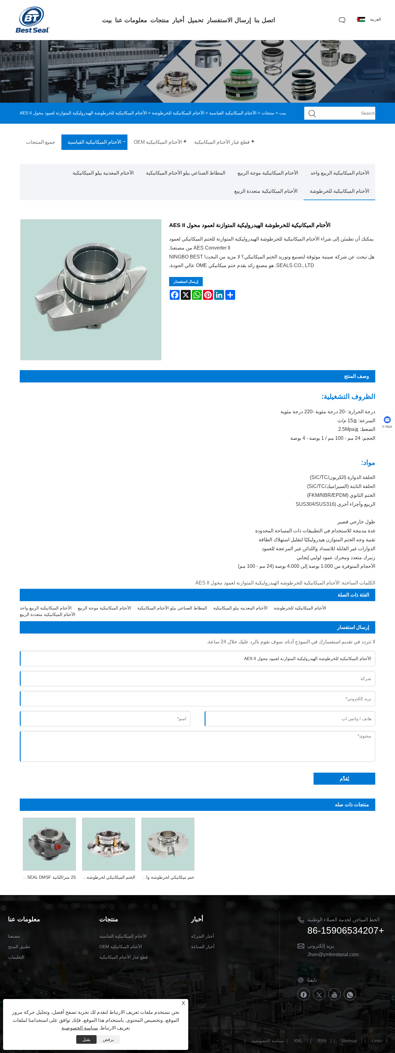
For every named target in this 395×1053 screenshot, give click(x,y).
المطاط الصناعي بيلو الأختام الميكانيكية (185, 173)
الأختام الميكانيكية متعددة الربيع (265, 191)
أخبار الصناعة (202, 946)
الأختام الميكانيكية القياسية (232, 112)
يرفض (108, 1039)
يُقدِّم (344, 778)
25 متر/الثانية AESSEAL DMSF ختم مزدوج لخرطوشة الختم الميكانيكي (48, 877)
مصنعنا (14, 936)
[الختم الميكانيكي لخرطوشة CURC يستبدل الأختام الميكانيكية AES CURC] (108, 843)
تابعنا (312, 980)
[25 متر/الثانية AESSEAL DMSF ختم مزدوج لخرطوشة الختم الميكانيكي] (49, 843)
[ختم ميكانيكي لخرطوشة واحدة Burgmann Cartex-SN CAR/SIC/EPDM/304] (168, 843)
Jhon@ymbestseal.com (333, 954)
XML (298, 1040)
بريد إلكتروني (320, 945)
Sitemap (349, 1040)
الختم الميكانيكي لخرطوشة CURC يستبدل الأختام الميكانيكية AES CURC (107, 877)
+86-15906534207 (345, 930)
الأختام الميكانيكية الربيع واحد (339, 173)
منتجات (267, 112)
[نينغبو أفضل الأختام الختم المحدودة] (32, 32)
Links (377, 1040)
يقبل (86, 1039)
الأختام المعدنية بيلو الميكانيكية (103, 173)
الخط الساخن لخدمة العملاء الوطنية (343, 919)
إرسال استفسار (186, 281)
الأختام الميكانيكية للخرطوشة (178, 112)
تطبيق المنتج (19, 946)
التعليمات (16, 957)
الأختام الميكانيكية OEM (120, 946)
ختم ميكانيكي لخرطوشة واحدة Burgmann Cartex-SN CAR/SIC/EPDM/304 (166, 877)
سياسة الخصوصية (268, 1040)
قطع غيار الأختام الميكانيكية (123, 957)
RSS (322, 1040)
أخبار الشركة (202, 936)
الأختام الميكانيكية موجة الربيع (268, 173)
